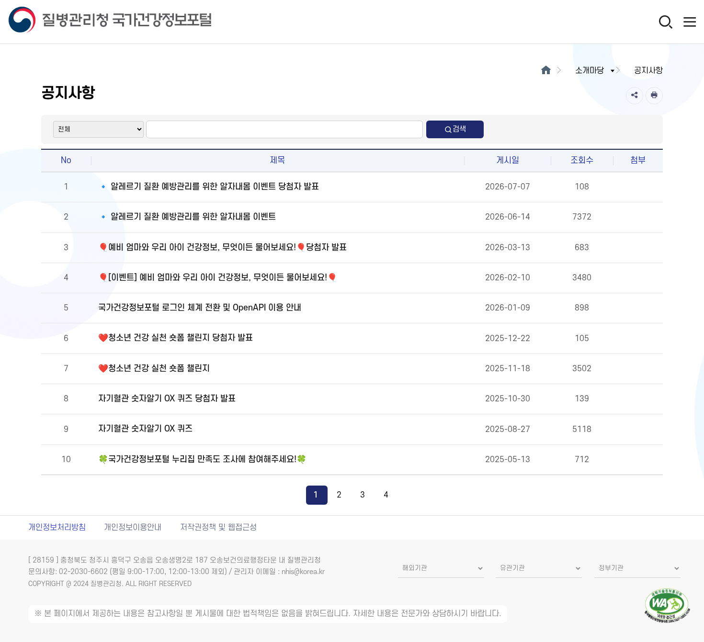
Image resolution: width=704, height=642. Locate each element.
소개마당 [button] (589, 70)
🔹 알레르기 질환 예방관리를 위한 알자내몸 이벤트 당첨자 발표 (208, 186)
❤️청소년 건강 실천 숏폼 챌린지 (154, 368)
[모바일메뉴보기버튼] (689, 21)
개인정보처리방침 (57, 527)
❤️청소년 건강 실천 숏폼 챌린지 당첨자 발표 (175, 338)
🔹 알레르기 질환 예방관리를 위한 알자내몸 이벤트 (187, 216)
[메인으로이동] (545, 70)
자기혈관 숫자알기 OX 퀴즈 (145, 428)
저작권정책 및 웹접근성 (218, 527)
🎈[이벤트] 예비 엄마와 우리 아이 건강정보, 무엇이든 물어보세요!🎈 (217, 277)
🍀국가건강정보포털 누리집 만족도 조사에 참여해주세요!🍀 (202, 459)
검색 (459, 129)
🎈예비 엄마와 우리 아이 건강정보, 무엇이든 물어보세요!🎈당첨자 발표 (222, 247)
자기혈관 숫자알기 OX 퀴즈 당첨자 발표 (167, 398)
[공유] (634, 95)
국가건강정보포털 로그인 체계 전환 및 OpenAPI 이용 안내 (199, 307)
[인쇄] (654, 95)
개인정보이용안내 (132, 527)
